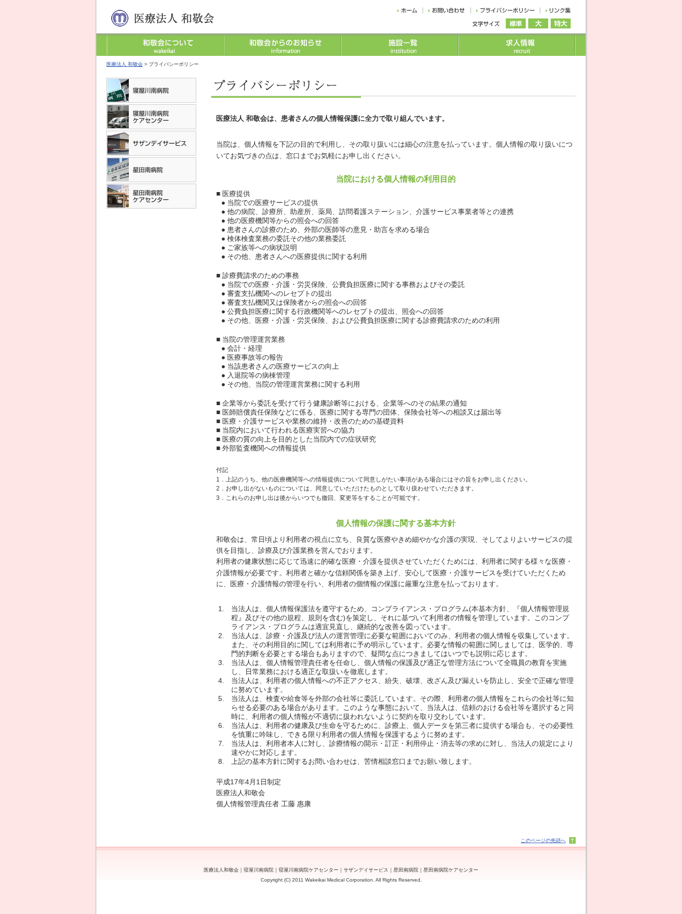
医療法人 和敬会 (124, 64)
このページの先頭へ (543, 840)
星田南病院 (405, 870)
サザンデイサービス (365, 870)
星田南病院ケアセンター (450, 870)
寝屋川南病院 (259, 870)
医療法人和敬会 (221, 870)
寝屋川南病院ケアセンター (309, 870)
